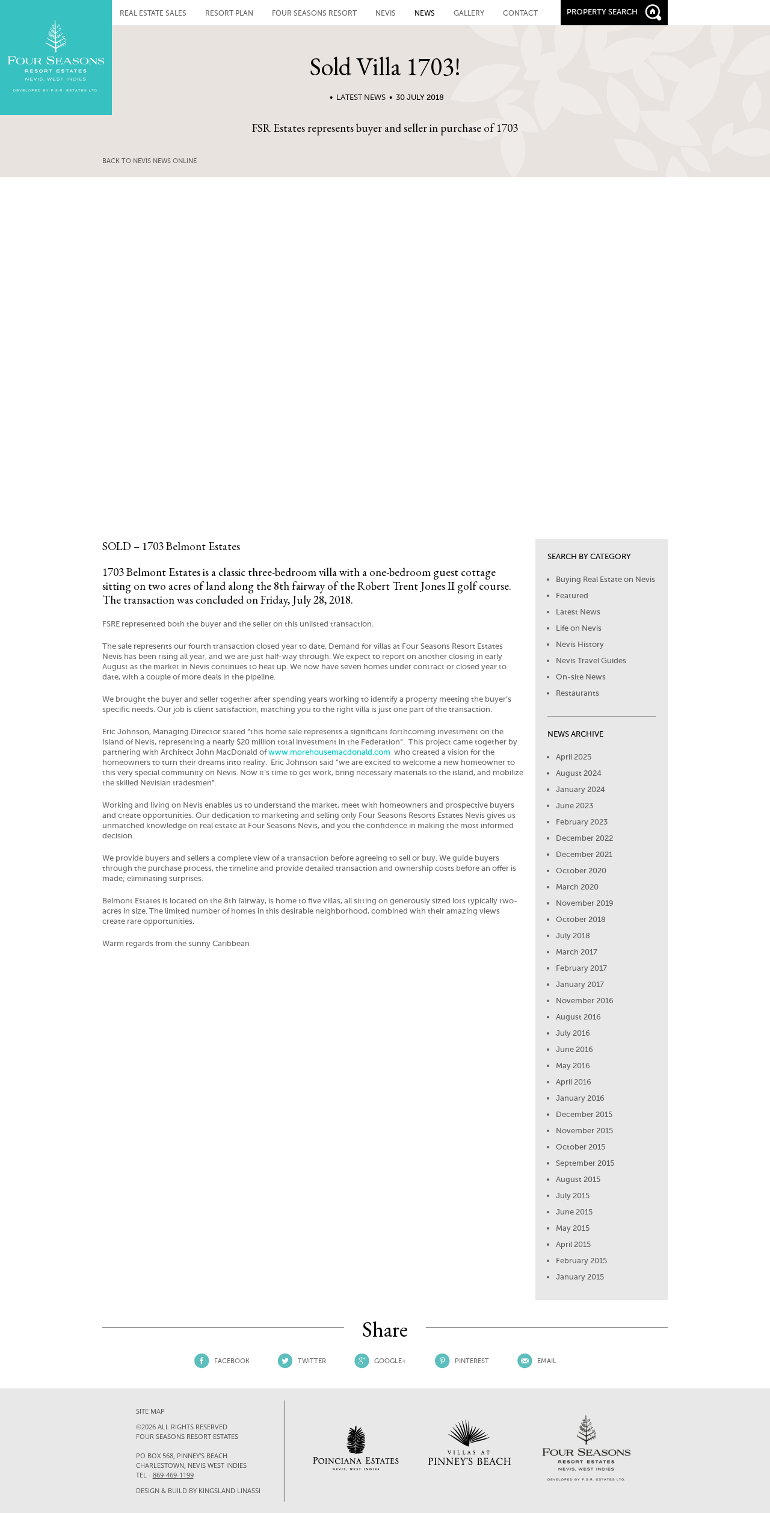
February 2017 (581, 968)
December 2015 (584, 1114)
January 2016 (580, 1098)
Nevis (385, 13)
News (424, 13)
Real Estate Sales (153, 13)
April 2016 (573, 1081)
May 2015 (573, 1228)
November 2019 (585, 903)
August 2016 (578, 1016)
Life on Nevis (579, 628)
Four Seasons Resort (314, 13)
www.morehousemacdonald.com (330, 751)
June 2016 (574, 1049)
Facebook (232, 1361)
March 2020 (577, 886)
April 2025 (573, 756)
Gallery (469, 13)
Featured (572, 595)
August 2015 (578, 1179)
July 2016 (573, 1033)
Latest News (361, 96)
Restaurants (577, 693)
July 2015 (573, 1195)
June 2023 (574, 805)
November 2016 (585, 1000)
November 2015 (584, 1130)
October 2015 (580, 1146)
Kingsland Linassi (229, 1490)
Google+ (390, 1361)
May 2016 (573, 1065)
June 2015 (574, 1211)
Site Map (150, 1411)
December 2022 (584, 838)
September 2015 (585, 1163)
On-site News (581, 676)
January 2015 (580, 1276)
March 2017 (576, 951)
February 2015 (581, 1260)
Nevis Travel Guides (591, 660)
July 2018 (573, 935)
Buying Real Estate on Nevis (605, 579)
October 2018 (581, 919)
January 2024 (580, 789)
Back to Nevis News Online (149, 161)
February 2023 (582, 821)
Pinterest (472, 1361)
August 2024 (579, 773)
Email (546, 1361)
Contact (520, 13)
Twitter (312, 1361)
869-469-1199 (173, 1474)
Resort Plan (229, 13)
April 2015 (573, 1244)
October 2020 (581, 870)
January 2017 (580, 984)
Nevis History (580, 644)
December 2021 (584, 854)
